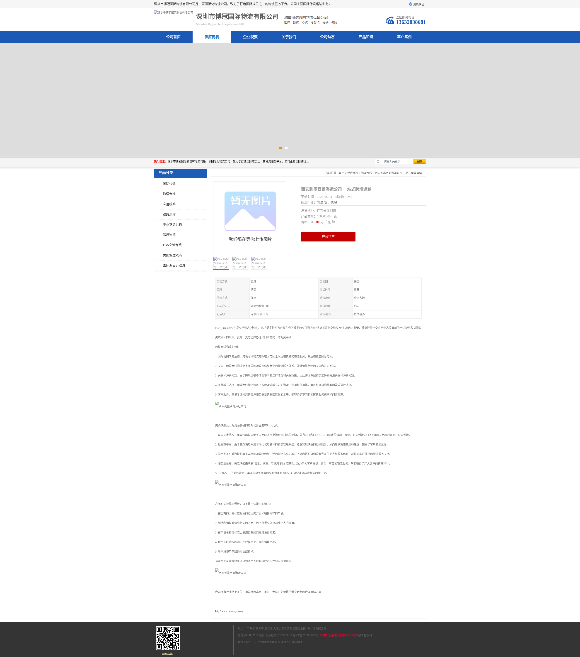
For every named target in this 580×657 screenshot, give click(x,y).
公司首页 (173, 37)
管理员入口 (285, 642)
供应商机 (212, 37)
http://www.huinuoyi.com (229, 611)
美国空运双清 (172, 255)
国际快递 (169, 183)
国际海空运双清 (174, 265)
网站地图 (297, 642)
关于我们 (289, 37)
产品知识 (366, 37)
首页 (341, 173)
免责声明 (271, 642)
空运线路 (169, 204)
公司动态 (327, 37)
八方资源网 (259, 642)
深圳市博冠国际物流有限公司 (337, 635)
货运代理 (330, 202)
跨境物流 (169, 234)
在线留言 (328, 236)
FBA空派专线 (172, 245)
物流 (320, 202)
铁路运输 (169, 214)
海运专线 (169, 194)
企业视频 (250, 37)
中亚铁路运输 (172, 224)
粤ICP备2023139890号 (306, 635)
